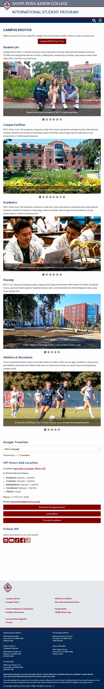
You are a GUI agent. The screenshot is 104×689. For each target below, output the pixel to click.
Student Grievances (15, 612)
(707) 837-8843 (8, 656)
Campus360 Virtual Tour (52, 41)
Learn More (52, 514)
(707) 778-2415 (58, 641)
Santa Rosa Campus (12, 633)
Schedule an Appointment (52, 507)
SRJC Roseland (59, 646)
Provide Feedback (52, 520)
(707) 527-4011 (8, 641)
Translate (25, 455)
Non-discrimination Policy (67, 602)
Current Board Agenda (16, 619)
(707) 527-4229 (58, 654)
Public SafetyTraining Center (10, 647)
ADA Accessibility (63, 598)
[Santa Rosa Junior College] (35, 3)
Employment (61, 609)
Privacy (9, 622)
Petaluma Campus (61, 633)
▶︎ (99, 91)
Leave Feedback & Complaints (19, 609)
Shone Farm (8, 661)
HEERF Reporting (63, 612)
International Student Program (45, 12)
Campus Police (12, 602)
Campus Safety (13, 598)
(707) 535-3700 (8, 669)
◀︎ (7, 91)
